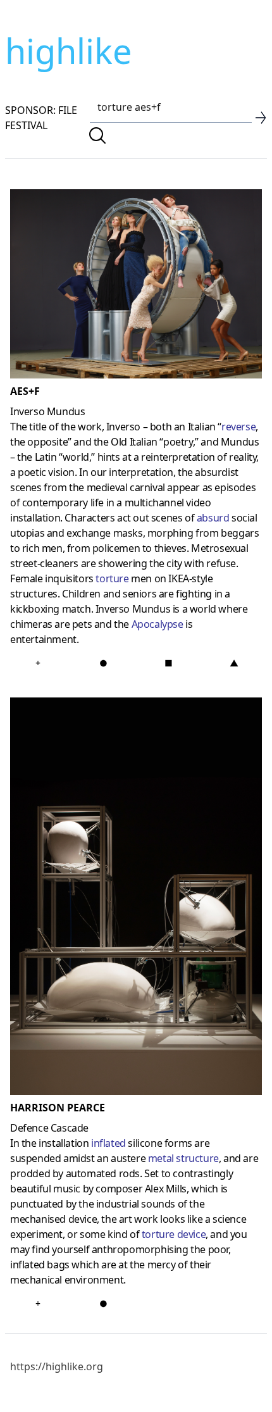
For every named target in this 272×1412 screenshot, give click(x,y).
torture (112, 578)
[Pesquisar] (97, 135)
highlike (68, 50)
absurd (213, 518)
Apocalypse (157, 624)
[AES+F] (136, 286)
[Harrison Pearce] (136, 899)
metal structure (183, 1158)
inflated (108, 1143)
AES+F (25, 391)
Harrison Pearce (57, 1108)
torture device (174, 1234)
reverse (238, 427)
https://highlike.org (56, 1366)
